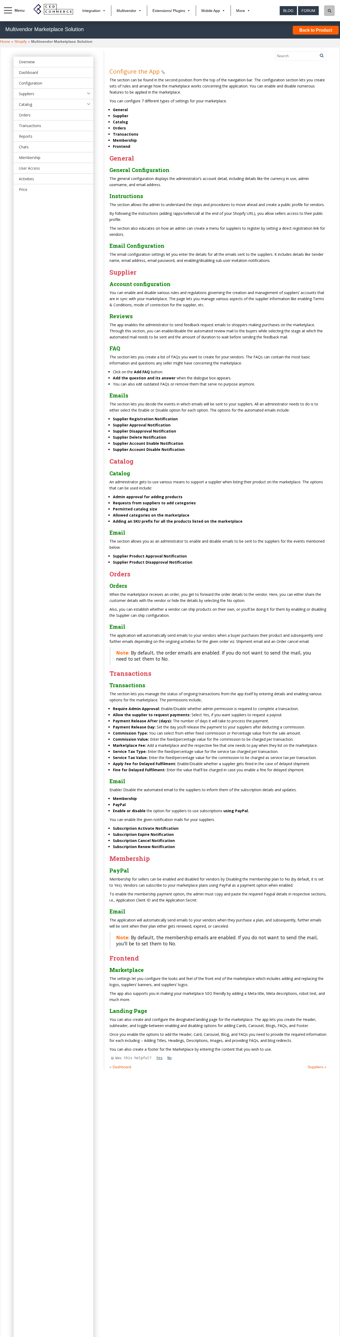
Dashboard (28, 72)
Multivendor (126, 11)
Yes (159, 1058)
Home (5, 41)
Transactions (30, 125)
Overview (27, 61)
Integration (91, 11)
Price (23, 189)
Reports (25, 136)
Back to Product (315, 30)
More (240, 11)
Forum (308, 11)
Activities (26, 178)
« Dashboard (120, 1067)
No (169, 1058)
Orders (25, 115)
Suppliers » (317, 1067)
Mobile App (210, 11)
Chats (24, 146)
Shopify (20, 41)
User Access (29, 168)
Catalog (25, 104)
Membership (29, 157)
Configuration (30, 83)
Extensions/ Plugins (168, 11)
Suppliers (26, 93)
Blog (288, 11)
